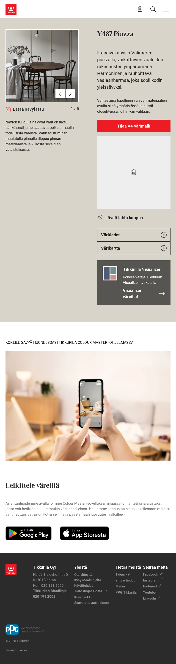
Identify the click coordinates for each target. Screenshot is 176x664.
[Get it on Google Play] (29, 533)
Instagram (151, 580)
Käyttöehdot (83, 586)
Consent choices (16, 650)
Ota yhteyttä (83, 575)
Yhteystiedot (125, 580)
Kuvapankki (83, 597)
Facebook (150, 574)
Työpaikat (123, 574)
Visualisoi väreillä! (132, 293)
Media (120, 586)
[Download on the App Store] (84, 533)
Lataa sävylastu (28, 109)
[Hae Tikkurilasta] (153, 9)
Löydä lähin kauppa (124, 217)
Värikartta (110, 248)
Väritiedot (110, 234)
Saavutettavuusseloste (91, 603)
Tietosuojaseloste (88, 591)
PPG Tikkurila (126, 592)
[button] (140, 9)
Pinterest (150, 586)
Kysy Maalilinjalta (87, 580)
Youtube (149, 592)
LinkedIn (149, 598)
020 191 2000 (52, 586)
